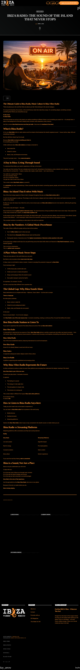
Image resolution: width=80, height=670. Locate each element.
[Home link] (7, 3)
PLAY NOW (68, 3)
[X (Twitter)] (5, 661)
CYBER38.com (15, 636)
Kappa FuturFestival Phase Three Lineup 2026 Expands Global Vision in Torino (26, 546)
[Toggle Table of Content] (6, 98)
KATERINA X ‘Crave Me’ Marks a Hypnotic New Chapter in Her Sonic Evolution (27, 539)
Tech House (46, 535)
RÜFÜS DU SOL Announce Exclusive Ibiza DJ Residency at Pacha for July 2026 (26, 533)
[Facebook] (9, 661)
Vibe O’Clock (46, 538)
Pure (4, 344)
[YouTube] (3, 661)
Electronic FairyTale (20, 562)
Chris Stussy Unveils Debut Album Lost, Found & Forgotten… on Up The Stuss (27, 526)
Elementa (18, 569)
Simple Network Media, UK (18, 637)
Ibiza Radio (40, 11)
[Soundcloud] (6, 661)
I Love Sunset (19, 575)
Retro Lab (18, 582)
